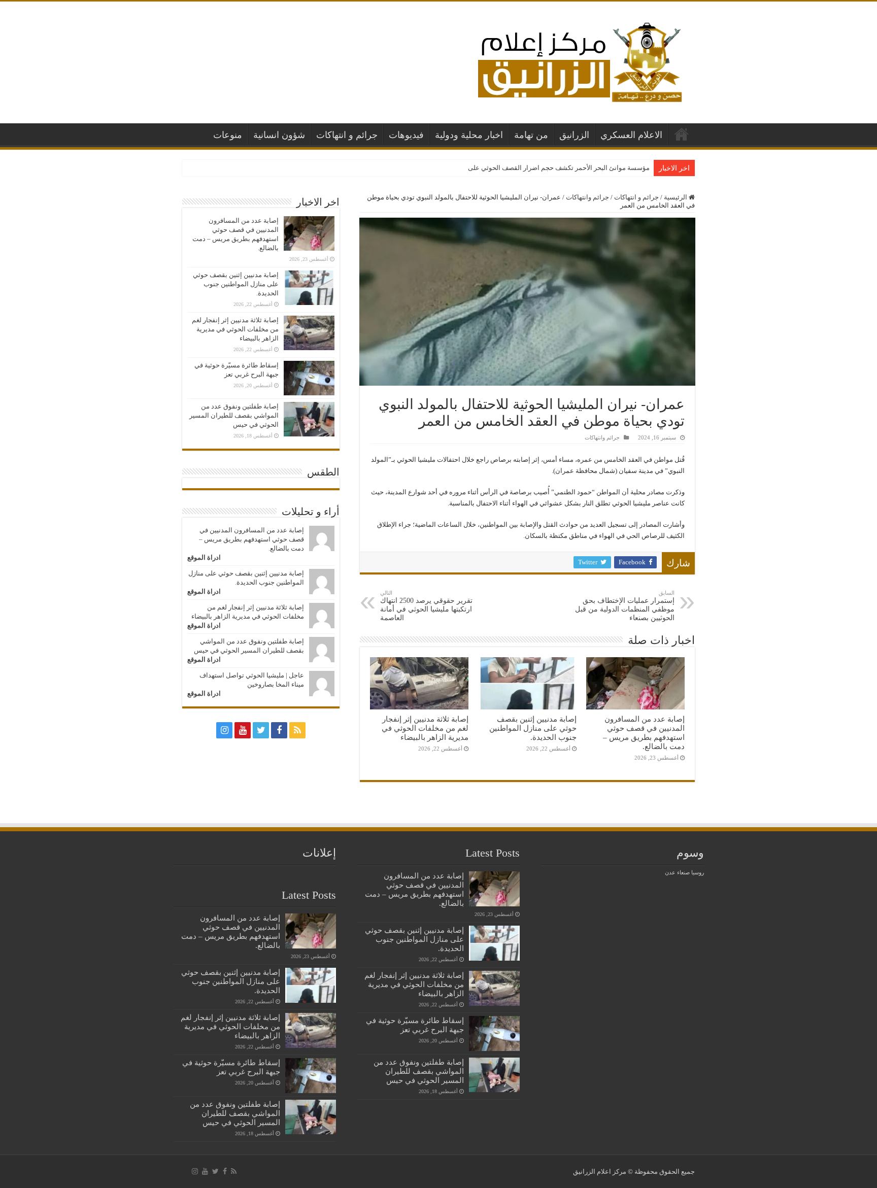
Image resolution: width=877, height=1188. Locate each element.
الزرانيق (574, 135)
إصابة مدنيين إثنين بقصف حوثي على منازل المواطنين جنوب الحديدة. (533, 728)
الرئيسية (681, 134)
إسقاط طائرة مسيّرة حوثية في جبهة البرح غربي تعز (415, 1025)
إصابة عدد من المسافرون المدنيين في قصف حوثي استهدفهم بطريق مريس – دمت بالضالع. (644, 733)
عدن (670, 872)
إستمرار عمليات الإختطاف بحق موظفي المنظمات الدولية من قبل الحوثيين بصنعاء (624, 606)
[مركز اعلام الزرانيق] (579, 60)
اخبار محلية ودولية (469, 135)
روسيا (697, 872)
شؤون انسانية (279, 135)
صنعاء (683, 872)
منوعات (227, 135)
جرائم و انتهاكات (347, 135)
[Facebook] (279, 730)
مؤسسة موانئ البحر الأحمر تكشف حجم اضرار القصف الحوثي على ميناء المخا (544, 168)
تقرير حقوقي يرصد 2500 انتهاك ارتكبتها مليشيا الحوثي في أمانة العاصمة (426, 606)
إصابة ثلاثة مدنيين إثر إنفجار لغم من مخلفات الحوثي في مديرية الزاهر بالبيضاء (425, 728)
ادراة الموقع (204, 557)
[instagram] (224, 730)
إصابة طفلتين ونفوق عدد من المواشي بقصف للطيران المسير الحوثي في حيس (234, 415)
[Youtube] (242, 730)
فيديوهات (406, 135)
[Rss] (297, 730)
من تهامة (531, 135)
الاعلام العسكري (631, 135)
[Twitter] (261, 730)
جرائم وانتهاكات (587, 197)
